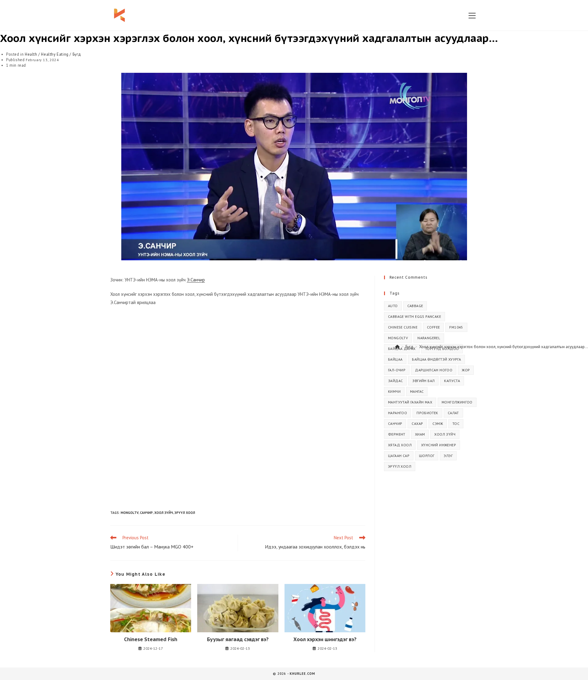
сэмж (437, 423)
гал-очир (396, 370)
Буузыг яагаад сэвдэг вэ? (238, 639)
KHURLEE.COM (302, 673)
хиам (420, 434)
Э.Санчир (196, 280)
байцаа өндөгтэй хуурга (436, 359)
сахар (417, 423)
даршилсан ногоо (433, 370)
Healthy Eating (54, 54)
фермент (396, 434)
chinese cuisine (402, 327)
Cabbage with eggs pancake (414, 316)
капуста (452, 380)
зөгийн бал (423, 380)
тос (455, 423)
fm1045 (456, 327)
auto (393, 305)
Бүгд (77, 54)
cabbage (415, 305)
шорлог (426, 455)
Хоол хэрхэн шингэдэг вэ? (324, 639)
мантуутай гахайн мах (410, 402)
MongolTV (129, 513)
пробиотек (427, 413)
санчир (146, 513)
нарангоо (397, 413)
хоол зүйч (163, 513)
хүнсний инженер (438, 445)
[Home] (397, 346)
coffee (433, 327)
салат (453, 413)
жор (466, 370)
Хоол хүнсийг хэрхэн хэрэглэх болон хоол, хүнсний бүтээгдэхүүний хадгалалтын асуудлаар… (503, 346)
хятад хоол (400, 445)
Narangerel (428, 338)
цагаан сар (398, 455)
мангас (417, 391)
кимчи (394, 391)
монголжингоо (457, 402)
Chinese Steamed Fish (150, 639)
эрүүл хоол (185, 513)
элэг (448, 455)
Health (31, 54)
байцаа (395, 359)
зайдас (395, 380)
